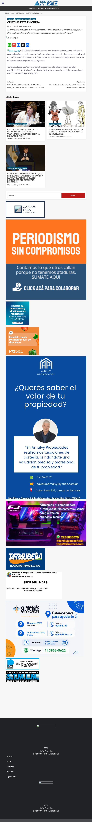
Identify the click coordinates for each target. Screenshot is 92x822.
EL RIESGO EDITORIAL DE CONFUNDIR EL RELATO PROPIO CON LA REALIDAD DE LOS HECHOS (66, 131)
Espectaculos (11, 777)
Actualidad (11, 19)
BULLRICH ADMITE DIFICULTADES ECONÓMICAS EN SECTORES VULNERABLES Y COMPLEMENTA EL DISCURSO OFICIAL (23, 132)
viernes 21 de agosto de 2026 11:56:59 (19, 185)
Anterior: (25, 85)
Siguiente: (67, 85)
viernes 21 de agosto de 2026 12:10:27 (60, 137)
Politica (33, 19)
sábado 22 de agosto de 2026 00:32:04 (19, 139)
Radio (9, 762)
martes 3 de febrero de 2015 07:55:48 (20, 26)
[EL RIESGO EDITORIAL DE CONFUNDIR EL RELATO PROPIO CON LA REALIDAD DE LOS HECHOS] (67, 114)
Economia (18, 124)
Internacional (19, 19)
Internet (27, 19)
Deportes (10, 772)
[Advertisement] (46, 699)
